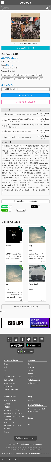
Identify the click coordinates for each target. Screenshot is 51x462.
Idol (5, 373)
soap (14, 131)
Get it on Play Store (33, 345)
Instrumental (32, 79)
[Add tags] (41, 78)
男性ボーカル (18, 75)
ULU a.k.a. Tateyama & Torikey (23, 119)
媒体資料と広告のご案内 (12, 425)
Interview (31, 367)
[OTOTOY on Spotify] (28, 339)
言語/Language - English (26, 438)
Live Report (32, 377)
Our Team (7, 429)
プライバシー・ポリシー (12, 410)
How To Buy (8, 85)
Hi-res (6, 364)
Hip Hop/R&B (8, 380)
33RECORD (10, 65)
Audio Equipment (34, 380)
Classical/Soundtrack (11, 389)
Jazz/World (8, 386)
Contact (30, 418)
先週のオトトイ (33, 383)
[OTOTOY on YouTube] (35, 339)
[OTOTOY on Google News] (41, 339)
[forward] (16, 459)
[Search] (48, 8)
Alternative (31, 75)
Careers (6, 432)
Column (30, 370)
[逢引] (5, 131)
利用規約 (7, 407)
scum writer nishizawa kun (21, 125)
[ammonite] (5, 114)
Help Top (31, 400)
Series (30, 364)
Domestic (7, 75)
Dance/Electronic (9, 383)
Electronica (21, 79)
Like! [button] (5, 210)
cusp (30, 245)
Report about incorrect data (25, 201)
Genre (7, 360)
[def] (5, 126)
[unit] (5, 120)
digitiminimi (37, 453)
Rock (40, 75)
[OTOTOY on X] (9, 339)
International (8, 79)
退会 (29, 424)
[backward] (3, 459)
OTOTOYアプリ (9, 422)
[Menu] (2, 2)
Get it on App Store (17, 345)
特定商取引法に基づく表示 (13, 413)
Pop (5, 370)
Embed (22, 210)
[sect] (5, 137)
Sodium (9, 245)
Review (30, 373)
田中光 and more (10, 58)
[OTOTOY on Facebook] (22, 339)
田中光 (19, 114)
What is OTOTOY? (10, 400)
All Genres (14, 360)
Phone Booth (33, 284)
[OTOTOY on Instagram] (16, 339)
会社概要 (7, 404)
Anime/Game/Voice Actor (12, 377)
